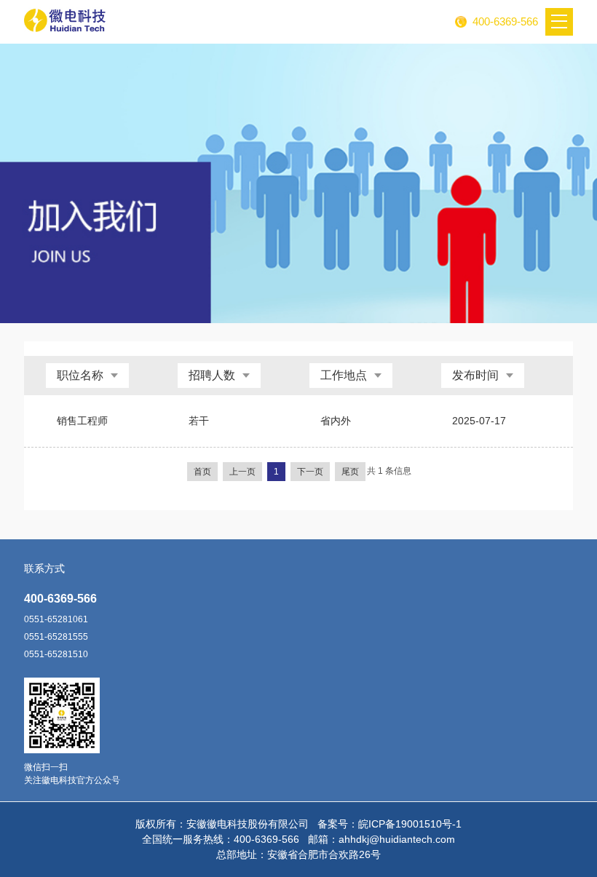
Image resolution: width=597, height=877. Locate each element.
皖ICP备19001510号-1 (410, 824)
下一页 (310, 472)
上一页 (242, 472)
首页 (202, 472)
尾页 (350, 472)
